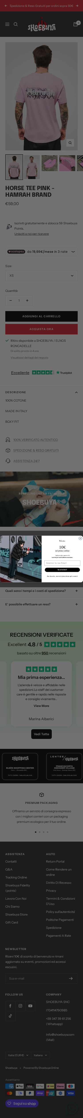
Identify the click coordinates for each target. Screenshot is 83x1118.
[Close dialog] (80, 538)
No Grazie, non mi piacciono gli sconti (62, 576)
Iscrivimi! (62, 569)
